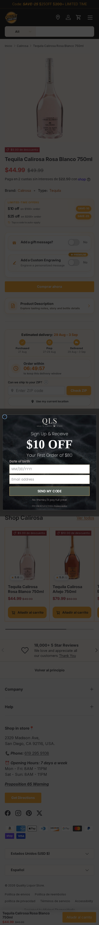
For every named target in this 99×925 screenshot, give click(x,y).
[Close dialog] (5, 417)
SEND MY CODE (49, 491)
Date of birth (19, 461)
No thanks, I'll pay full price (49, 500)
